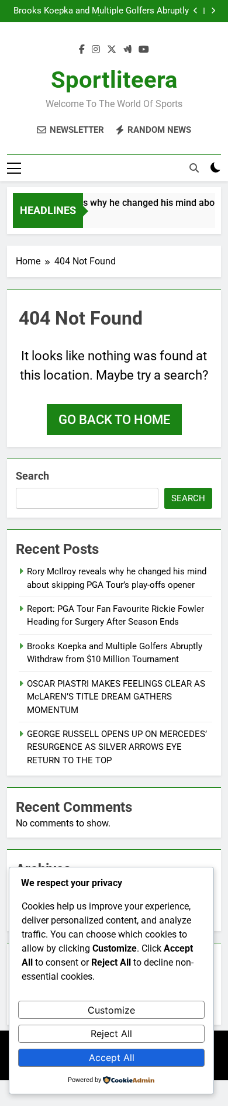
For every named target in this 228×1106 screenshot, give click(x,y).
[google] (127, 50)
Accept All (111, 1057)
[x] (111, 50)
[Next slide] (213, 11)
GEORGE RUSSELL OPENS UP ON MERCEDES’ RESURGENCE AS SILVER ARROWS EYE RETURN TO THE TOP (117, 747)
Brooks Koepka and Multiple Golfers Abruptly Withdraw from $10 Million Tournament (101, 11)
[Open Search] (194, 168)
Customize (111, 1010)
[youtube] (144, 50)
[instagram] (95, 50)
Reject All (111, 1033)
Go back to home (114, 419)
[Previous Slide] (195, 11)
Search (32, 476)
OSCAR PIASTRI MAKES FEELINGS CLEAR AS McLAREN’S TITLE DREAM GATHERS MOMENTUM (116, 696)
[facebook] (81, 50)
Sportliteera (114, 80)
